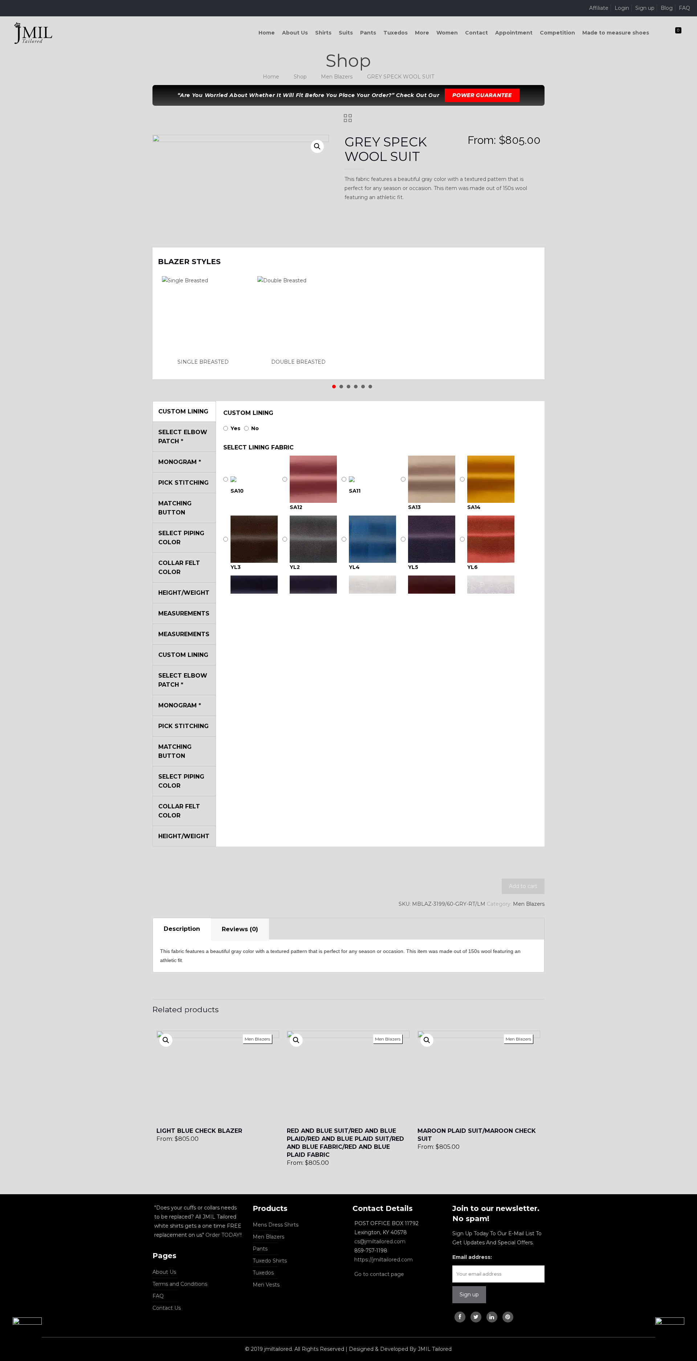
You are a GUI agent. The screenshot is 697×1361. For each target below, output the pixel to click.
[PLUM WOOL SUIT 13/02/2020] (21, 1331)
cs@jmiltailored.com (379, 1241)
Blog (667, 8)
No (255, 428)
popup (165, 1040)
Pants (260, 1248)
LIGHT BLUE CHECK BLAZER (199, 1130)
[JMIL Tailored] (33, 32)
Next (529, 257)
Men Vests (266, 1284)
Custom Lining (248, 412)
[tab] (182, 929)
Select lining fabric (258, 447)
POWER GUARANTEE (482, 95)
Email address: (472, 1257)
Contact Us (166, 1308)
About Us (164, 1272)
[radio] (205, 321)
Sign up (645, 8)
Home (271, 76)
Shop (300, 76)
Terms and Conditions (179, 1284)
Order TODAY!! (223, 1235)
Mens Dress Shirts (275, 1224)
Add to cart (523, 886)
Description (182, 928)
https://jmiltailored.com (383, 1259)
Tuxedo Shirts (270, 1260)
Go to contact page (379, 1274)
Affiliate (598, 8)
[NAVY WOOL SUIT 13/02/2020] (676, 1331)
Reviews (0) (240, 929)
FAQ (684, 8)
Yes (235, 428)
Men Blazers (336, 76)
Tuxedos (263, 1272)
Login (622, 8)
